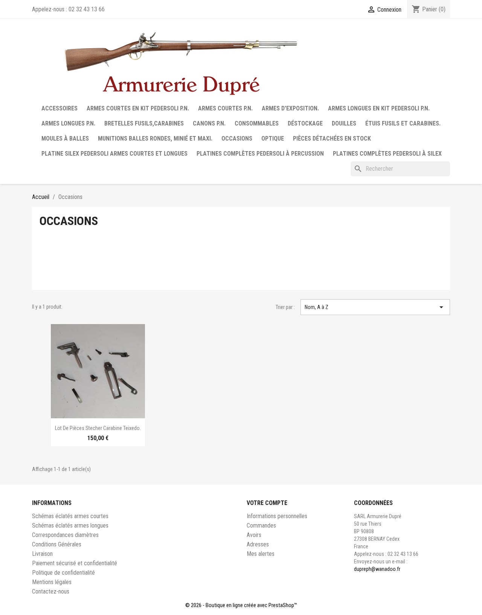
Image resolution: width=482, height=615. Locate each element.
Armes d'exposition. (290, 108)
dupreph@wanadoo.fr (377, 569)
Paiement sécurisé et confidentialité (74, 563)
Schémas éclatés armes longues (70, 525)
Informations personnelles (277, 516)
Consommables (257, 123)
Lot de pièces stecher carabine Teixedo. (98, 428)
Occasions (236, 138)
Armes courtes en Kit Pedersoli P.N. (138, 108)
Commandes (261, 525)
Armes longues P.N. (68, 123)
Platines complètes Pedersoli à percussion (260, 153)
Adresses (258, 544)
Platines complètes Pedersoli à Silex (387, 153)
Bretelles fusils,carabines (144, 123)
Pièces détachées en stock (332, 138)
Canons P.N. (209, 123)
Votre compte (267, 502)
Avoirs (254, 535)
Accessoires (59, 108)
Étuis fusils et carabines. (403, 123)
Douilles (344, 123)
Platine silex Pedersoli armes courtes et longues (114, 153)
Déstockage (305, 123)
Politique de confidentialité (63, 572)
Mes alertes (261, 553)
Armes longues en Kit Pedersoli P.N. (379, 108)
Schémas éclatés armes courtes (70, 516)
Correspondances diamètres (65, 535)
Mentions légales (52, 582)
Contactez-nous (50, 591)
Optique (272, 138)
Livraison (42, 553)
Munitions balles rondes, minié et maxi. (155, 138)
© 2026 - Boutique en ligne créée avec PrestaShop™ (241, 605)
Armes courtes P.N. (225, 108)
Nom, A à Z (375, 307)
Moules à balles (65, 138)
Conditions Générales (56, 544)
